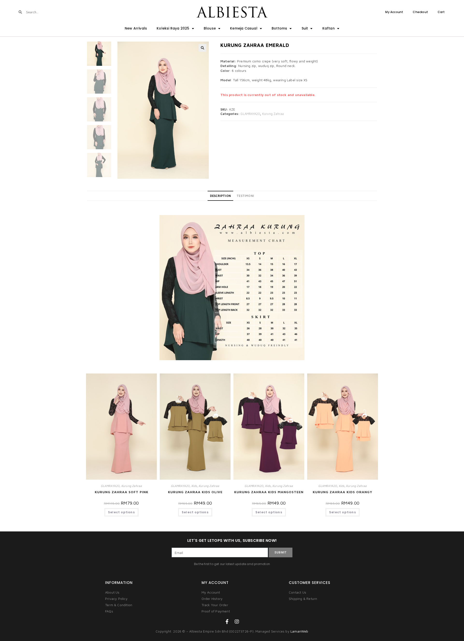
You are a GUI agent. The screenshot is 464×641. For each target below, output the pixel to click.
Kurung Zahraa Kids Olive (195, 492)
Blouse (210, 28)
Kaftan (328, 28)
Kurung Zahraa (273, 114)
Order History (212, 598)
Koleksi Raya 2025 (173, 28)
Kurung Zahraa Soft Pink (121, 492)
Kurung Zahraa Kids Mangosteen (269, 492)
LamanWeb (299, 631)
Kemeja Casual (243, 28)
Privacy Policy (116, 598)
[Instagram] (237, 621)
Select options (121, 512)
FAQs (109, 611)
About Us (112, 592)
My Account (394, 12)
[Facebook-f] (227, 621)
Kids (194, 486)
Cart (441, 12)
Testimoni (245, 196)
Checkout (420, 12)
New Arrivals (136, 28)
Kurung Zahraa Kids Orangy (342, 492)
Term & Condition (118, 605)
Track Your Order (215, 605)
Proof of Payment (216, 611)
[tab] (220, 196)
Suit (305, 28)
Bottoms (279, 28)
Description (220, 196)
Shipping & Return (303, 598)
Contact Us (297, 592)
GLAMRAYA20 (250, 114)
